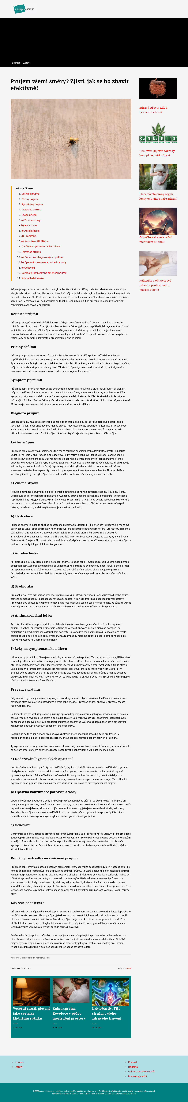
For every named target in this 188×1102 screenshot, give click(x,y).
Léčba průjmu (29, 214)
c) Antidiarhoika (30, 230)
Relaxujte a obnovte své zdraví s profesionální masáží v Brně (155, 285)
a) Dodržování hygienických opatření (42, 257)
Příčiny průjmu (29, 199)
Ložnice (16, 62)
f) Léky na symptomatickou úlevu (40, 246)
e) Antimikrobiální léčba (34, 241)
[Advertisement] (94, 40)
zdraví (128, 968)
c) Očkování (28, 267)
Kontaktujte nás (43, 958)
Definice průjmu (30, 193)
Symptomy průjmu (32, 204)
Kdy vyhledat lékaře (32, 278)
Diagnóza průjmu (31, 209)
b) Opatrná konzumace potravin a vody (43, 262)
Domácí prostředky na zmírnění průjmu (43, 273)
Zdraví (26, 62)
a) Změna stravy (30, 220)
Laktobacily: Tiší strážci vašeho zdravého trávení (106, 1013)
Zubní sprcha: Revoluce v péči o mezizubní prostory (69, 1013)
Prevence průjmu (31, 251)
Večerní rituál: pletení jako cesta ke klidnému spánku (31, 1013)
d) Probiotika (28, 236)
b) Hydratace (29, 225)
